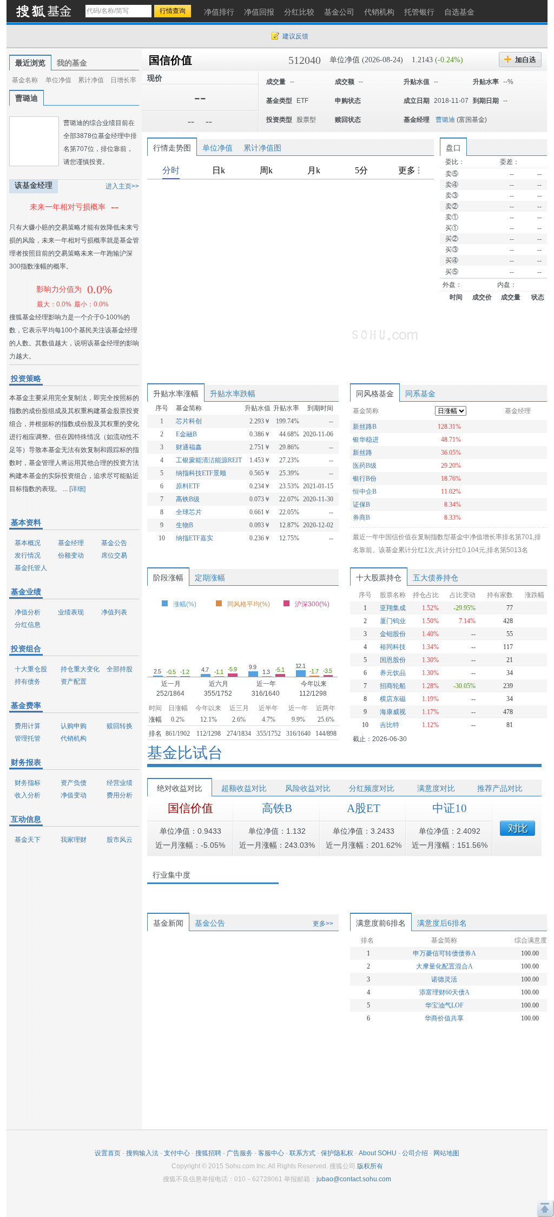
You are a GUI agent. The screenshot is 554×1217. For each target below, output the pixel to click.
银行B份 (365, 478)
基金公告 (114, 543)
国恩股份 (393, 660)
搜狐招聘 (208, 1153)
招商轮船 (393, 686)
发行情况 (28, 555)
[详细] (77, 489)
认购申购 (74, 726)
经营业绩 (120, 783)
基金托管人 (31, 568)
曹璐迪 (445, 119)
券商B (361, 517)
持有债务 (28, 681)
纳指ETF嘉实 (194, 538)
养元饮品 (393, 673)
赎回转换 (120, 726)
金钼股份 (393, 634)
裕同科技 (393, 647)
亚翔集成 (393, 608)
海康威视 (393, 712)
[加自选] (520, 59)
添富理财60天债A (444, 992)
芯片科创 (189, 421)
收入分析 (28, 795)
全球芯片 (189, 512)
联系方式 (302, 1153)
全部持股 (120, 669)
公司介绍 (415, 1153)
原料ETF (188, 486)
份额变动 (71, 555)
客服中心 (271, 1153)
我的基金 (72, 62)
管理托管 (28, 738)
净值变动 (74, 795)
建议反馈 (295, 36)
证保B (361, 504)
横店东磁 (393, 699)
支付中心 (177, 1153)
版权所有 (370, 1166)
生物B (184, 525)
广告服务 (240, 1153)
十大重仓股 (31, 669)
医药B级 (365, 465)
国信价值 (170, 60)
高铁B (277, 808)
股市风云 (120, 839)
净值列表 (114, 612)
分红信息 (28, 625)
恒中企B (365, 491)
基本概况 (28, 543)
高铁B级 (188, 499)
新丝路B (365, 426)
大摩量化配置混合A (444, 966)
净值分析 (28, 612)
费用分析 (120, 795)
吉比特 (389, 725)
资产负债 (74, 783)
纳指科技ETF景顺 (201, 473)
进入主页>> (122, 186)
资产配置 (74, 681)
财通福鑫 (189, 447)
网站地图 (446, 1153)
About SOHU (378, 1153)
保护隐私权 (337, 1153)
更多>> (323, 923)
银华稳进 (366, 439)
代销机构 (74, 738)
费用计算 (28, 726)
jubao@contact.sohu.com (353, 1179)
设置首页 (108, 1153)
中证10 (449, 808)
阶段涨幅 (168, 577)
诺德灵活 (444, 979)
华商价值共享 (444, 1018)
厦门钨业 (393, 621)
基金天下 (28, 839)
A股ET (363, 808)
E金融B (186, 434)
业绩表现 (71, 612)
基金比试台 (185, 752)
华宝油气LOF (444, 1005)
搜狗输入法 (142, 1153)
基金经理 (71, 543)
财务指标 (28, 783)
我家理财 (74, 839)
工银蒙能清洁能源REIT (209, 460)
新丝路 (362, 452)
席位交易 (114, 555)
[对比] (517, 828)
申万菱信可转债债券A (444, 953)
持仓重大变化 (80, 669)
